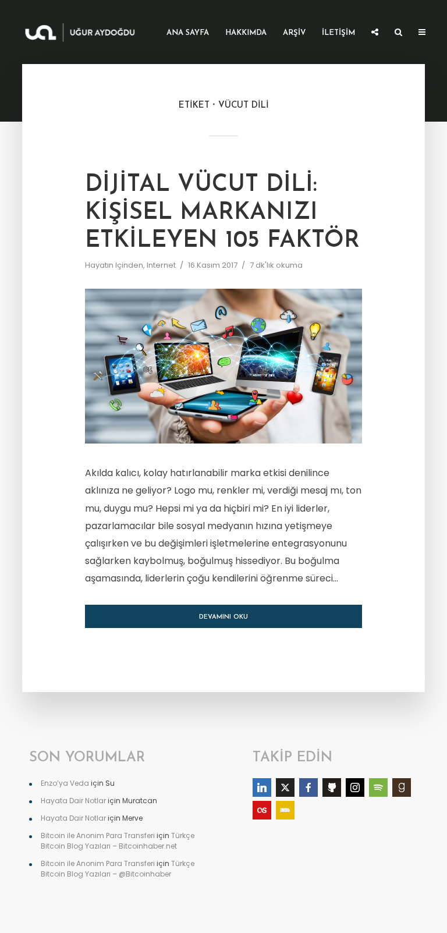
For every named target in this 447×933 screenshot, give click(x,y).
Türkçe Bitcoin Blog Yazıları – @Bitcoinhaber (117, 868)
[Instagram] (355, 787)
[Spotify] (378, 787)
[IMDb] (285, 810)
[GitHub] (331, 787)
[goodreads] (401, 787)
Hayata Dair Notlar (73, 801)
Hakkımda (246, 33)
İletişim (338, 33)
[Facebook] (308, 787)
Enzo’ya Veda (65, 783)
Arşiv (294, 33)
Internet (161, 265)
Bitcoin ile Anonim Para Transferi (98, 835)
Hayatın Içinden (114, 265)
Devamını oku (223, 617)
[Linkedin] (262, 787)
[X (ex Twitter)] (285, 787)
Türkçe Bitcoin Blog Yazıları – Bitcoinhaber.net (117, 841)
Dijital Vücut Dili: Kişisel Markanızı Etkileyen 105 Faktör (222, 213)
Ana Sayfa (187, 33)
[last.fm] (262, 810)
